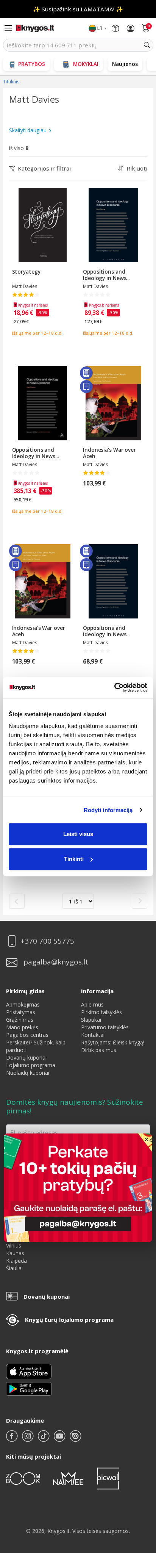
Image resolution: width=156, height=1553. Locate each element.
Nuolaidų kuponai (27, 1072)
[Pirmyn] (139, 901)
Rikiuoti (136, 168)
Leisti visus (78, 834)
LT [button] (100, 28)
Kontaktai (93, 1034)
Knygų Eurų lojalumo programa (69, 1319)
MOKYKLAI (85, 63)
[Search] (147, 45)
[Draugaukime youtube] (60, 1439)
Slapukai (91, 1019)
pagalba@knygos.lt (55, 962)
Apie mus (92, 1004)
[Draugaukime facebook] (12, 1439)
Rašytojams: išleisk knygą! (112, 1042)
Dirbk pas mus (98, 1050)
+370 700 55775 (47, 941)
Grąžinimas (19, 1019)
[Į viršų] (140, 1500)
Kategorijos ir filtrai (44, 168)
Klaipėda (16, 1260)
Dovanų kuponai (26, 1057)
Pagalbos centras (27, 1034)
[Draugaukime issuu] (75, 1439)
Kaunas (15, 1253)
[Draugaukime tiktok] (44, 1439)
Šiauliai (14, 1268)
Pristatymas (20, 1012)
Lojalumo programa (30, 1065)
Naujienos (125, 63)
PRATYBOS (31, 63)
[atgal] (17, 901)
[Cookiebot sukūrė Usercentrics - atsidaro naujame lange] (114, 687)
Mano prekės (22, 1027)
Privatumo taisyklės (105, 1027)
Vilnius (13, 1245)
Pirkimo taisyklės (101, 1012)
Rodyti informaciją (108, 810)
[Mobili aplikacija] (28, 1388)
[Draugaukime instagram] (28, 1439)
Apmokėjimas (23, 1004)
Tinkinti (74, 859)
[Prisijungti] (131, 28)
